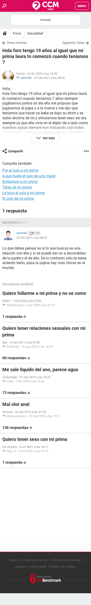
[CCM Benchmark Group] (45, 579)
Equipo (13, 560)
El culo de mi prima (18, 198)
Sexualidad (35, 33)
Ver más (48, 138)
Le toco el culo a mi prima (23, 193)
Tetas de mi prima (17, 187)
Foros (17, 33)
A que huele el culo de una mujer (29, 176)
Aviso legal (38, 566)
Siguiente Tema (73, 43)
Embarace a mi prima (20, 181)
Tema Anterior (17, 43)
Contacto (21, 566)
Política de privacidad (66, 560)
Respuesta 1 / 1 (14, 222)
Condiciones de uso (34, 560)
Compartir (15, 151)
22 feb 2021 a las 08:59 (49, 78)
